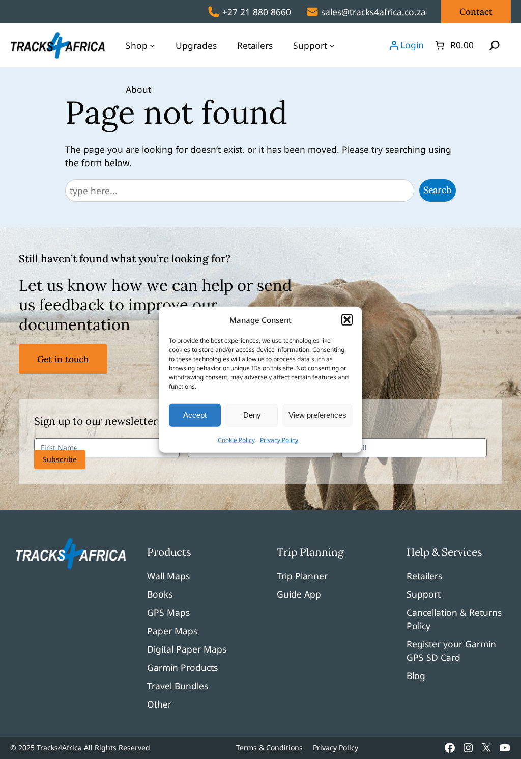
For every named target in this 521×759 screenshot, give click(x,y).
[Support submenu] (331, 45)
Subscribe (60, 459)
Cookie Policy (236, 439)
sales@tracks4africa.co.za (373, 12)
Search (437, 190)
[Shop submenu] (152, 45)
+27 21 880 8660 (256, 12)
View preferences (317, 415)
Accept (195, 415)
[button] (347, 320)
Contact (476, 11)
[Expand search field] (494, 45)
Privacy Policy (279, 439)
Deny (252, 415)
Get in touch (63, 359)
